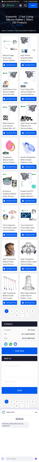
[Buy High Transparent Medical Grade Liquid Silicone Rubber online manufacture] (10, 249)
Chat (33, 5)
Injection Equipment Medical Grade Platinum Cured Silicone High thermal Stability (29, 162)
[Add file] (2, 458)
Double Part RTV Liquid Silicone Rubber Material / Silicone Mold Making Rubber (29, 196)
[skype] (5, 344)
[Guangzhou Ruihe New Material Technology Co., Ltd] (10, 5)
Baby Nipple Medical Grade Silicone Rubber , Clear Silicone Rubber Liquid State (28, 298)
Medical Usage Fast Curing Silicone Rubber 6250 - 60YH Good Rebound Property (10, 60)
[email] (15, 344)
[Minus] (36, 412)
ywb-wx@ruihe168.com (11, 1)
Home (4, 30)
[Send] (36, 458)
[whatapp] (11, 344)
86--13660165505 (31, 1)
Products (10, 30)
